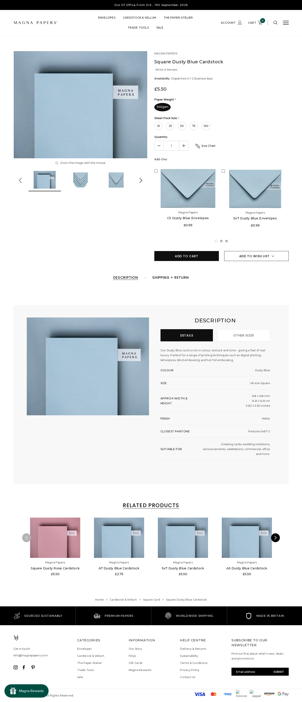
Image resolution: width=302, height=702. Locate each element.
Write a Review (166, 69)
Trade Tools (138, 27)
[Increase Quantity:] (183, 145)
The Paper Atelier (178, 17)
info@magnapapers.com (30, 655)
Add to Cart (186, 256)
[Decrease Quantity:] (159, 145)
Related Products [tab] (151, 506)
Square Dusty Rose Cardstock (55, 568)
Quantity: (161, 137)
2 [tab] (221, 241)
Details (186, 335)
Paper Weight (165, 99)
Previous (20, 180)
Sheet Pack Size (166, 118)
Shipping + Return (170, 278)
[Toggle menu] (286, 23)
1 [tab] (216, 241)
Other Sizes (243, 335)
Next (140, 180)
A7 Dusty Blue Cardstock (119, 568)
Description (125, 278)
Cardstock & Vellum (139, 17)
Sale (159, 27)
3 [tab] (227, 241)
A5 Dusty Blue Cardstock (246, 568)
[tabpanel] (188, 198)
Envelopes (106, 17)
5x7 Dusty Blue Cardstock (183, 568)
